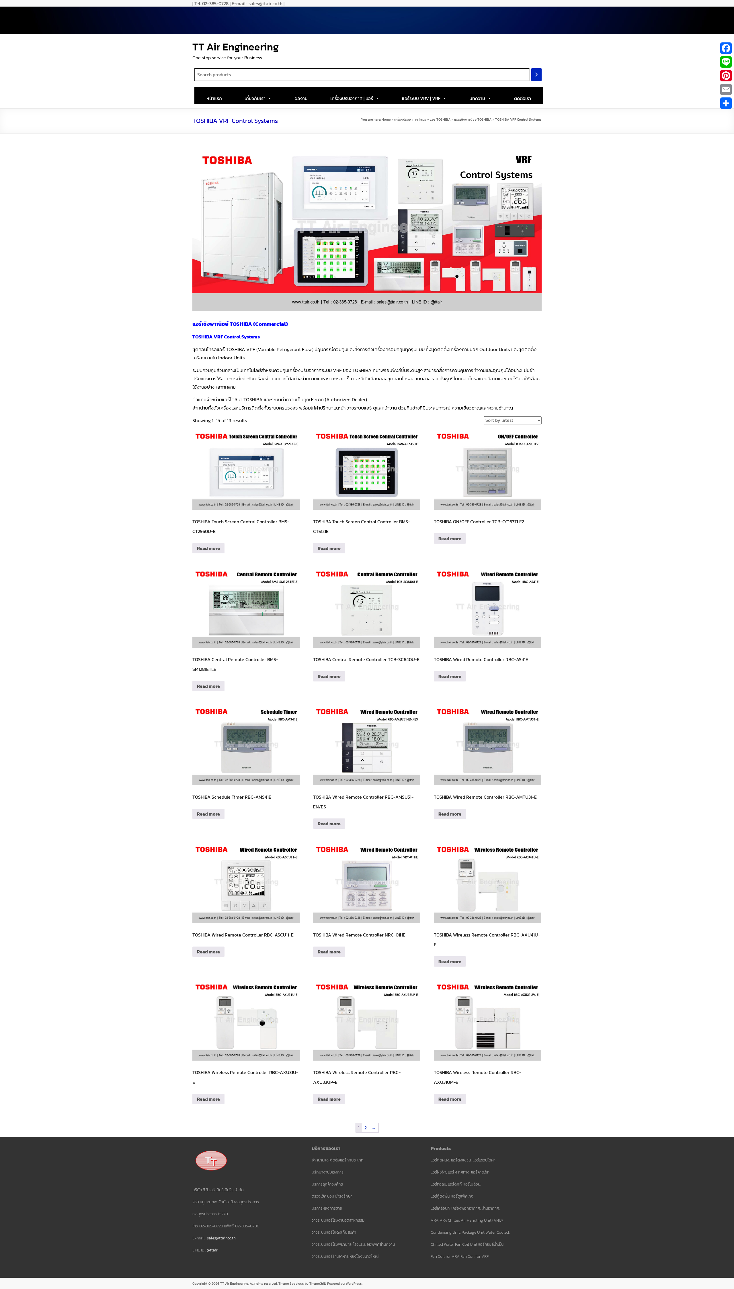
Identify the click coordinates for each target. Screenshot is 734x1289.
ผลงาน (301, 98)
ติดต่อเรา (522, 98)
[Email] (726, 89)
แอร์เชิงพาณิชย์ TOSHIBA (472, 119)
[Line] (726, 62)
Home (386, 119)
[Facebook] (726, 48)
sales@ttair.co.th (221, 1238)
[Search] (536, 74)
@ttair (212, 1250)
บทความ (477, 98)
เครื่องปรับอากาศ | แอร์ (351, 98)
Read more (208, 548)
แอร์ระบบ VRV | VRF (421, 98)
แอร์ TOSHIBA (440, 119)
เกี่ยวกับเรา (255, 98)
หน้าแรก (214, 98)
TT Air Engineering (235, 46)
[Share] (726, 103)
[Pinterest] (726, 76)
